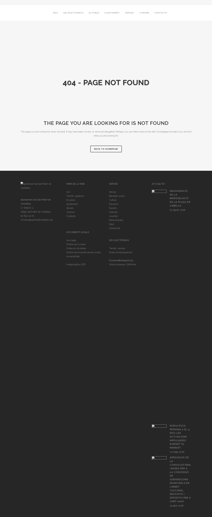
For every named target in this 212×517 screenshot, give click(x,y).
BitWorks (131, 264)
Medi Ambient (116, 220)
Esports (113, 208)
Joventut (113, 216)
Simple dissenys (117, 264)
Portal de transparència (120, 252)
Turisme (70, 212)
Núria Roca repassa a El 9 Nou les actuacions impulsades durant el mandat (180, 436)
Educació (113, 204)
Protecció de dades (76, 248)
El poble (70, 200)
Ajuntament (72, 204)
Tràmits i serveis (117, 248)
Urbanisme (114, 228)
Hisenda (113, 212)
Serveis (70, 208)
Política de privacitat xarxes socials (83, 252)
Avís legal (71, 240)
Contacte (70, 216)
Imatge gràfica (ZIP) (76, 264)
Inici (68, 192)
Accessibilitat (72, 256)
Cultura (112, 200)
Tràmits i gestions (75, 196)
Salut (111, 224)
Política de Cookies (76, 244)
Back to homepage (106, 149)
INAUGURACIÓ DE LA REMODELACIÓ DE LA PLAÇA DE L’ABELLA (180, 198)
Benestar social (116, 196)
